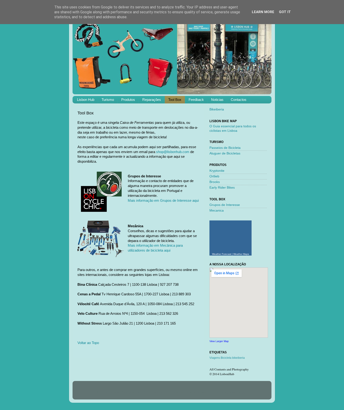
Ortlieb (214, 176)
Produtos (128, 100)
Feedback (196, 100)
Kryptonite (216, 170)
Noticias (217, 100)
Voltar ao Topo (88, 343)
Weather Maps (241, 254)
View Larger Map (219, 341)
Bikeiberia (216, 109)
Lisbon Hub (85, 100)
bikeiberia (238, 357)
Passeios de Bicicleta (225, 148)
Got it (285, 12)
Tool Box (174, 100)
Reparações (151, 100)
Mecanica (216, 210)
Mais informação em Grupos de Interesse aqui (163, 200)
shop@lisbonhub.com (172, 152)
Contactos (238, 100)
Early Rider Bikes (222, 187)
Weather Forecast (221, 254)
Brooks (214, 182)
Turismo (108, 100)
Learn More (263, 12)
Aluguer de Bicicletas (224, 153)
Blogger (242, 392)
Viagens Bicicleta (220, 357)
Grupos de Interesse (224, 205)
